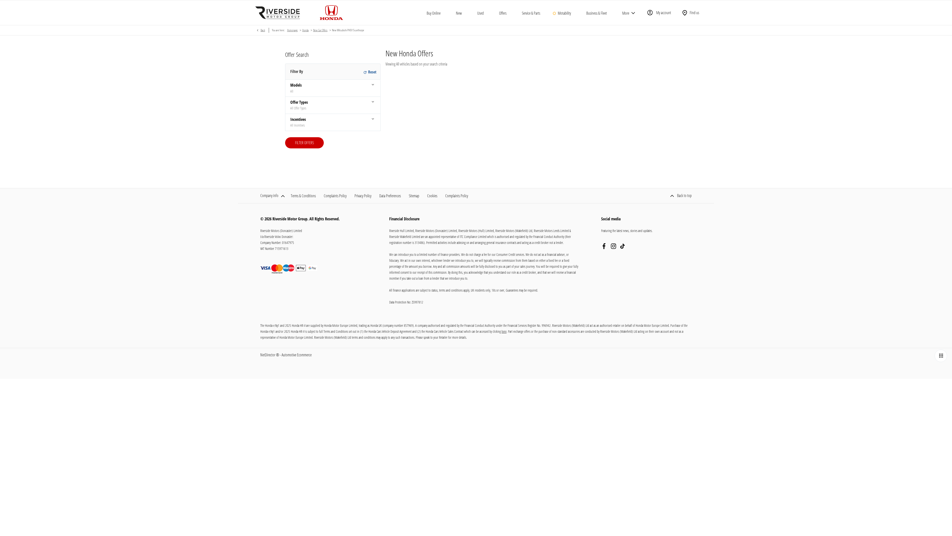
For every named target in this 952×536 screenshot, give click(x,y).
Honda (305, 30)
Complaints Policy (335, 196)
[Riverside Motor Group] (277, 12)
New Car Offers (320, 30)
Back (263, 30)
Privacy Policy (363, 196)
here (504, 331)
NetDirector (268, 355)
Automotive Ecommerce (297, 355)
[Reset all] (369, 72)
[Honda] (331, 12)
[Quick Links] (941, 356)
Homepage (292, 30)
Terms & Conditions (303, 196)
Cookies (432, 196)
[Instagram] (614, 246)
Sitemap (414, 196)
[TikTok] (622, 246)
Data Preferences (390, 196)
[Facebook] (604, 246)
